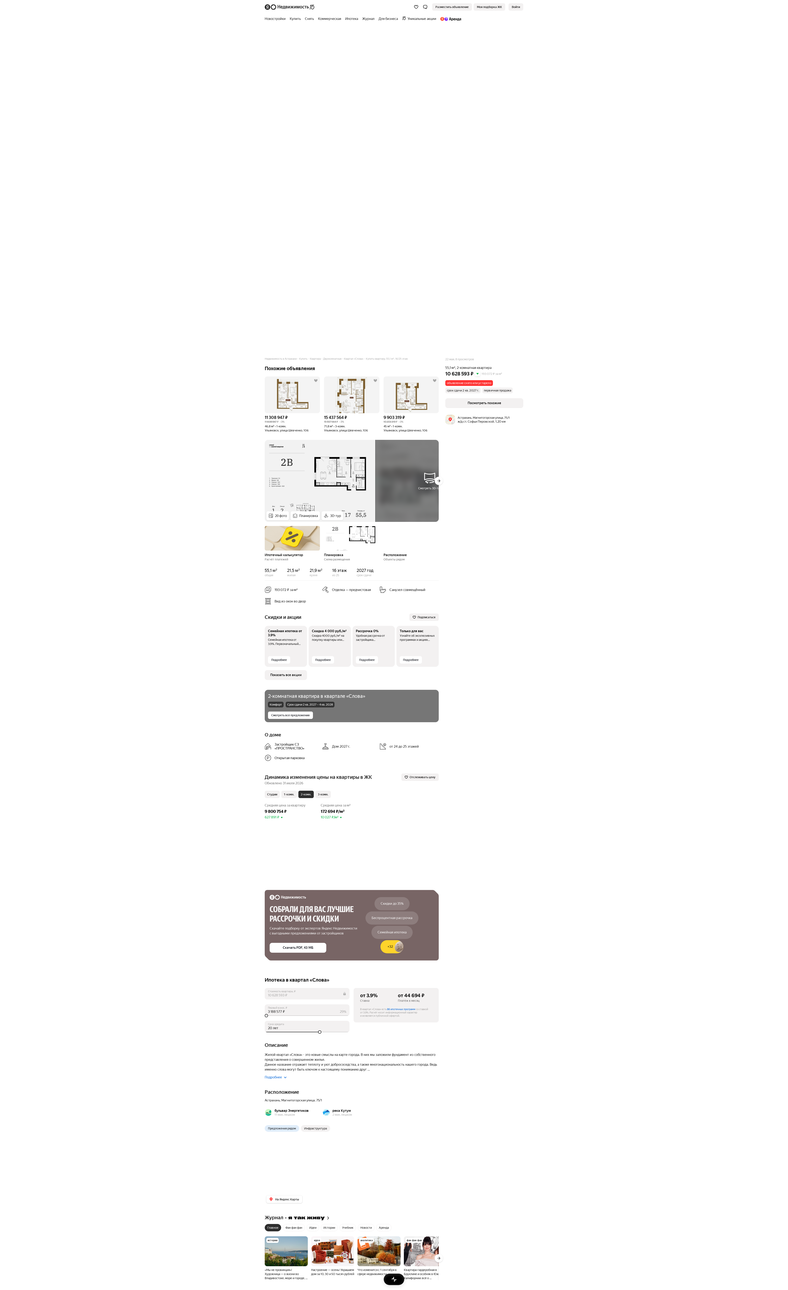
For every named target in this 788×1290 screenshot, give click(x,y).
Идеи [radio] (312, 1227)
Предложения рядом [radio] (282, 1128)
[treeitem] (276, 19)
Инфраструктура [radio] (315, 1128)
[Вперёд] (439, 481)
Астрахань (272, 1100)
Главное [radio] (272, 1227)
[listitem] (292, 746)
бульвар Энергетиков (292, 1111)
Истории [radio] (329, 1227)
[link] (516, 7)
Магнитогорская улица (298, 1100)
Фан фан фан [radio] (293, 1227)
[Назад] (265, 538)
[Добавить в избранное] (316, 380)
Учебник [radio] (347, 1227)
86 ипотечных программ (401, 1009)
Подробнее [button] (273, 1077)
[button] (425, 7)
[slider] (307, 1015)
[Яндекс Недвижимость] (290, 7)
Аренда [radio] (384, 1227)
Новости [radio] (366, 1227)
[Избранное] (416, 7)
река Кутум (341, 1111)
